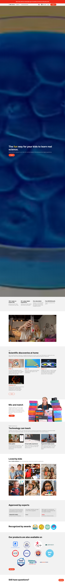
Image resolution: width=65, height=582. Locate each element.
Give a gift (44, 4)
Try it (53, 4)
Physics (43, 368)
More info (12, 569)
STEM (10, 368)
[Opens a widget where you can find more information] (61, 580)
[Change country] (39, 5)
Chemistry (11, 385)
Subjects (17, 4)
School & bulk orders (24, 4)
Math (26, 368)
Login (48, 4)
